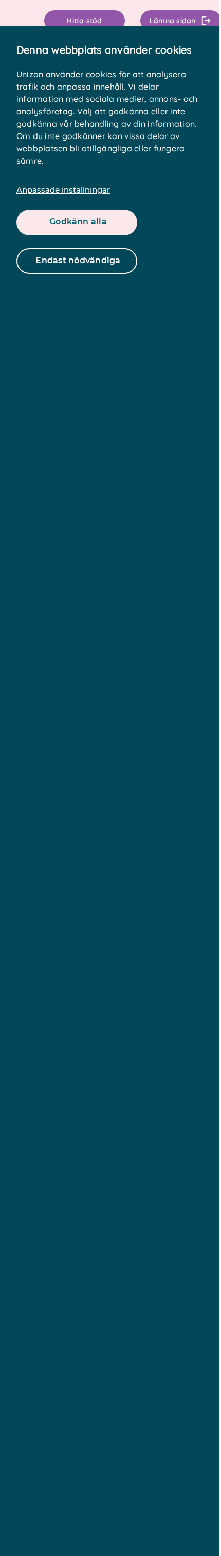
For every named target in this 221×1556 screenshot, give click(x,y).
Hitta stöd (84, 20)
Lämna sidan (173, 20)
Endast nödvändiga (77, 260)
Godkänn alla (78, 222)
